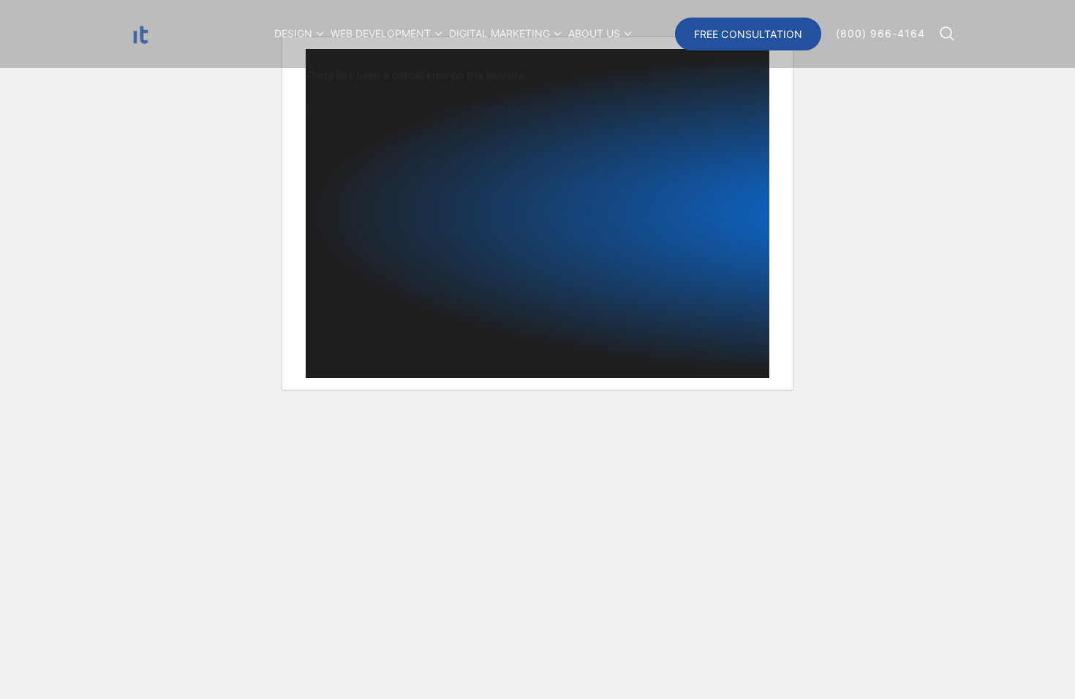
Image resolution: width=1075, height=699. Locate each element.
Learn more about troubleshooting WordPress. (415, 108)
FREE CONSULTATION (748, 34)
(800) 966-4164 (880, 33)
